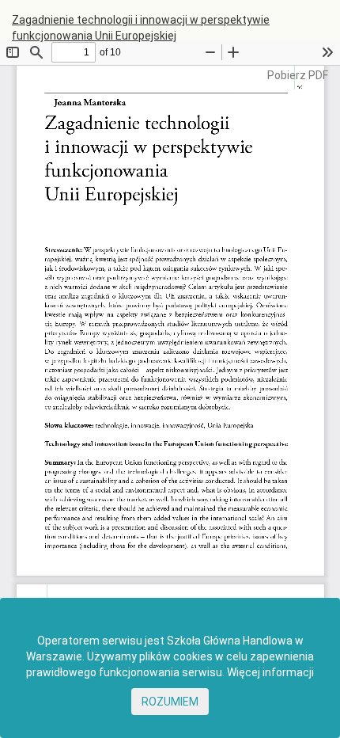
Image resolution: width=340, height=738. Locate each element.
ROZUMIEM (170, 701)
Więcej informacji (270, 672)
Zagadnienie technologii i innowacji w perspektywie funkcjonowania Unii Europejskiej (141, 27)
